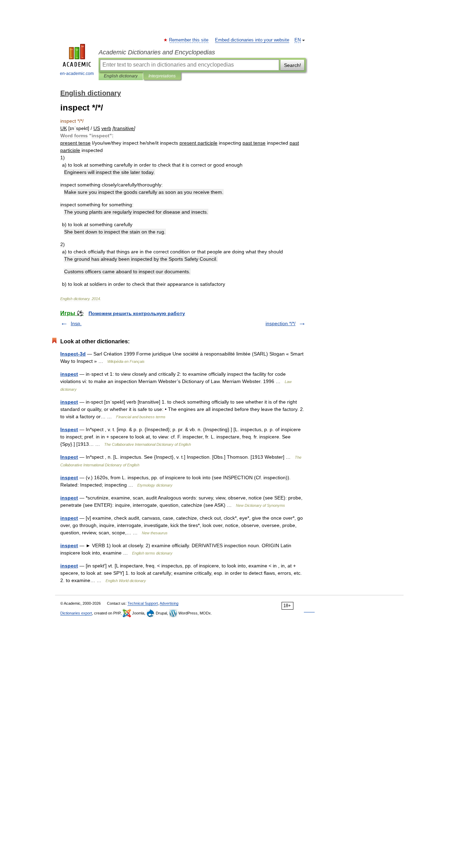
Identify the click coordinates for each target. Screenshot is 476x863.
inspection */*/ (280, 323)
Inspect (69, 429)
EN (297, 40)
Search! (292, 65)
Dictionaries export (76, 613)
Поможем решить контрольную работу (137, 313)
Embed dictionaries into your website (252, 40)
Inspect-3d (73, 354)
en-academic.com (77, 73)
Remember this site (189, 40)
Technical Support (143, 603)
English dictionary (121, 76)
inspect (69, 374)
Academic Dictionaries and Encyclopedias (157, 52)
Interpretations (162, 76)
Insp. (76, 323)
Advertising (169, 603)
